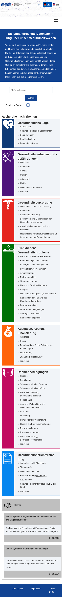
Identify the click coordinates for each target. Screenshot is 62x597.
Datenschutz (17, 589)
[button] (31, 133)
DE (48, 5)
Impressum (36, 589)
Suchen (31, 98)
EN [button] (58, 5)
